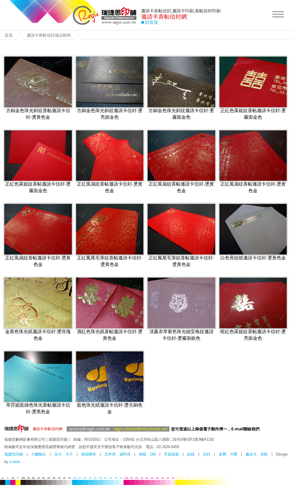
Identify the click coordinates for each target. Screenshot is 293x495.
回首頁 (151, 22)
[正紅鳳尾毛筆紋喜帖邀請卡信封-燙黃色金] (110, 229)
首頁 (9, 35)
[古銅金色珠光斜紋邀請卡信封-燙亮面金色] (110, 82)
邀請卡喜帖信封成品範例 (49, 35)
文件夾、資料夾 (117, 454)
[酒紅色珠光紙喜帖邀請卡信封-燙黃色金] (110, 303)
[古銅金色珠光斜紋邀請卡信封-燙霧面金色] (181, 82)
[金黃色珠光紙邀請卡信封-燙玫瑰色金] (38, 303)
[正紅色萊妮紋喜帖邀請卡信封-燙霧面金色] (253, 82)
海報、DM (147, 454)
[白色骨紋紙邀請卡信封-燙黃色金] (253, 229)
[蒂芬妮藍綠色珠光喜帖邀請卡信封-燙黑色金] (38, 376)
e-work (14, 462)
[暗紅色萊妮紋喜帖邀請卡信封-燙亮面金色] (253, 303)
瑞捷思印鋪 (13, 454)
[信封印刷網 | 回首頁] (105, 23)
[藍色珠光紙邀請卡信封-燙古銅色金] (110, 376)
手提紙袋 (171, 454)
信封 (206, 454)
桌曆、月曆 (228, 454)
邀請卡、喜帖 (257, 454)
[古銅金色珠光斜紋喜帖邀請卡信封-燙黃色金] (38, 82)
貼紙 (191, 454)
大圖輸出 (38, 454)
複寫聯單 (88, 454)
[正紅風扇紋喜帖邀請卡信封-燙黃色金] (110, 155)
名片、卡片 (63, 454)
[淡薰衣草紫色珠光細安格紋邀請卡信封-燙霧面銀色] (181, 303)
